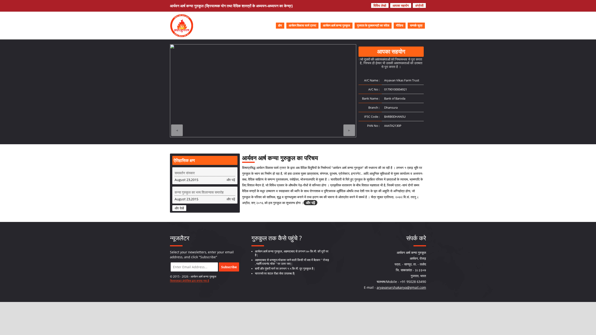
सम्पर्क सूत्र (416, 25)
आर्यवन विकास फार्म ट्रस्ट (302, 25)
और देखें (179, 208)
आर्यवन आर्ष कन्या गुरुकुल (336, 25)
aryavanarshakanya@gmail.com (401, 287)
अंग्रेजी (419, 5)
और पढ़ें (231, 180)
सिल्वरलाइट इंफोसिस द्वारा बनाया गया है (189, 281)
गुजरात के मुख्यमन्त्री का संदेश (373, 25)
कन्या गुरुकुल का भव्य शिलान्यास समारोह (199, 192)
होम (280, 25)
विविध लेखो (379, 5)
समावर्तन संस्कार (185, 173)
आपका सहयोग (401, 5)
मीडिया (399, 25)
